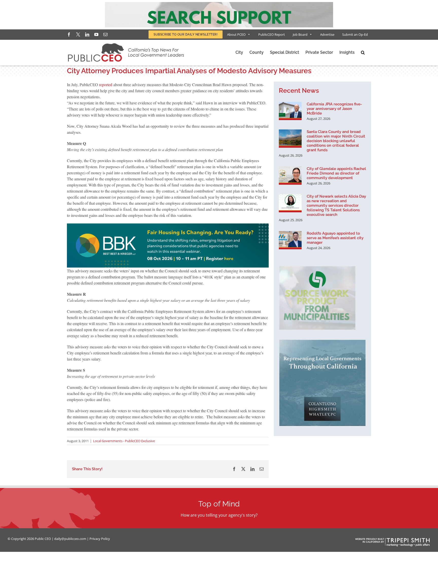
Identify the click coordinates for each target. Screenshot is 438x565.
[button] (363, 52)
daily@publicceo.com (70, 538)
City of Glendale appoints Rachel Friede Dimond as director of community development (336, 173)
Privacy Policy (99, 538)
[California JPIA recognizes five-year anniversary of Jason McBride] (290, 111)
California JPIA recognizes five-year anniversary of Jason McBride (334, 109)
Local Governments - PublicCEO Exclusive (124, 441)
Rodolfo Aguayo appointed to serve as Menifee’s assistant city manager (335, 238)
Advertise (327, 34)
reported (105, 84)
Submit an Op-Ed (355, 34)
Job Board (300, 34)
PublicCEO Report (271, 34)
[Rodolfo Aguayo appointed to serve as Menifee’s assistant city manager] (290, 240)
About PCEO (236, 34)
